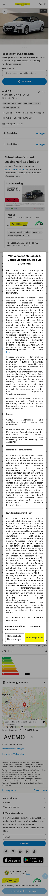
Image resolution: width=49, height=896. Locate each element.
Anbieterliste (11, 629)
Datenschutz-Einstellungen (14, 637)
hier (8, 352)
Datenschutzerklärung (15, 626)
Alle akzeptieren (34, 637)
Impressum (35, 626)
